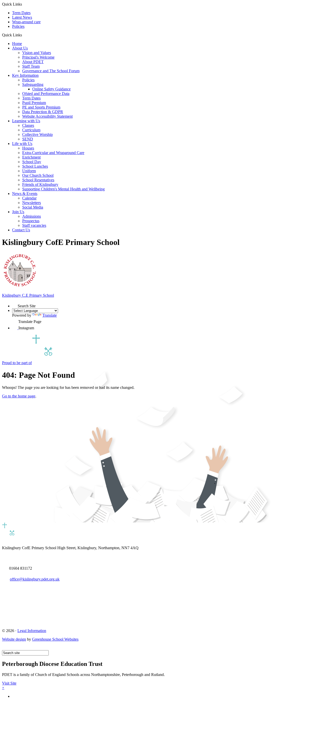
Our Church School (37, 175)
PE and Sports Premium (41, 107)
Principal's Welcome (38, 57)
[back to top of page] (4, 648)
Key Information (25, 75)
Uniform (29, 171)
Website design (14, 639)
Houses (28, 148)
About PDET (33, 62)
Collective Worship (37, 134)
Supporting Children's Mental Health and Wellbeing (63, 189)
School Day (31, 162)
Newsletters (31, 202)
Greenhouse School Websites (55, 639)
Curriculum (31, 130)
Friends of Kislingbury (40, 184)
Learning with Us (26, 121)
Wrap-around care (26, 22)
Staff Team (31, 66)
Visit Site (9, 683)
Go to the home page (18, 396)
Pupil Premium (34, 102)
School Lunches (35, 166)
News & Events (24, 193)
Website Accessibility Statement (47, 116)
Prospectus (30, 221)
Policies (18, 26)
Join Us (18, 212)
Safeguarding (32, 84)
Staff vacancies (34, 225)
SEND (27, 139)
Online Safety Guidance (51, 89)
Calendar (29, 198)
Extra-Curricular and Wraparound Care (53, 152)
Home (17, 43)
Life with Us (22, 143)
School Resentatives (38, 180)
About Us (20, 48)
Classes (28, 125)
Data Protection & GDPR (42, 112)
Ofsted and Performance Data (45, 93)
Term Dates (21, 13)
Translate (49, 315)
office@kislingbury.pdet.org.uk (35, 579)
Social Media (32, 207)
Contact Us (21, 230)
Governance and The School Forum (50, 71)
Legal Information (31, 630)
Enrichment (31, 157)
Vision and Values (36, 53)
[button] (24, 34)
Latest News (22, 17)
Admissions (31, 216)
